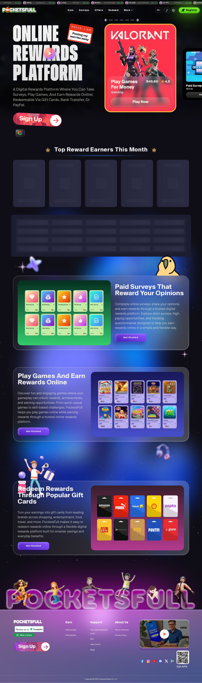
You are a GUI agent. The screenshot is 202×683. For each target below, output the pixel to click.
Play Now (140, 102)
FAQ (92, 639)
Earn (71, 10)
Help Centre (95, 644)
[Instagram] (148, 661)
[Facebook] (142, 661)
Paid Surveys (70, 630)
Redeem (113, 10)
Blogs (92, 650)
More (127, 10)
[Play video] (50, 53)
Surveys (84, 10)
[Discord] (160, 661)
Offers (99, 10)
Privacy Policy (121, 635)
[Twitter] (166, 661)
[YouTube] (154, 661)
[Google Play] (172, 661)
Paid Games (70, 635)
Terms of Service (121, 630)
